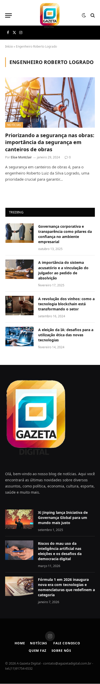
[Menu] (8, 15)
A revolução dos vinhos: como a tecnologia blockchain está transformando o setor (66, 303)
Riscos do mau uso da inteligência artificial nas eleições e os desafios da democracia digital (60, 551)
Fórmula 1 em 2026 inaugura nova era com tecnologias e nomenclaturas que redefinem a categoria (66, 587)
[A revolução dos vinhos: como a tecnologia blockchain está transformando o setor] (19, 305)
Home (20, 643)
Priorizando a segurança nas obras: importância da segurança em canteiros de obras (49, 142)
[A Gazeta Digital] (50, 15)
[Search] (92, 15)
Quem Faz (37, 650)
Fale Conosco (66, 643)
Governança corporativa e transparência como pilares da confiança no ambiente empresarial (65, 234)
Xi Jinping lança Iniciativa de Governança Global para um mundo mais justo (63, 517)
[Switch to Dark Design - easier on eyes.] (84, 15)
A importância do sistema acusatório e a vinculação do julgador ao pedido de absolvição (63, 270)
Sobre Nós (62, 650)
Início (9, 46)
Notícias (14, 125)
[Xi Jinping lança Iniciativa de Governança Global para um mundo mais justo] (19, 519)
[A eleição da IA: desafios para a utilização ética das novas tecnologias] (19, 336)
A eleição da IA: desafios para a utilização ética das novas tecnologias (65, 334)
